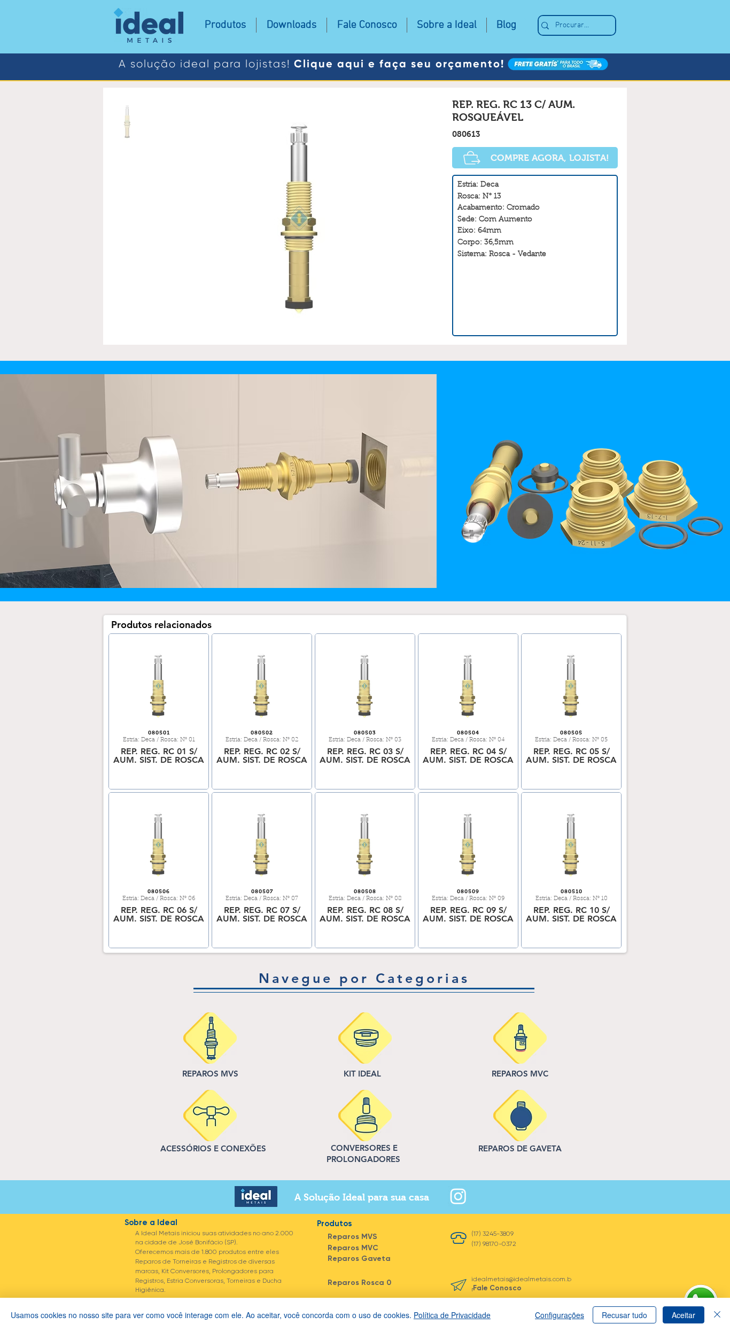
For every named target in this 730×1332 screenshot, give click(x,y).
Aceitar (683, 1315)
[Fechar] (717, 1314)
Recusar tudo (624, 1315)
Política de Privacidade (452, 1315)
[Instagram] (458, 1196)
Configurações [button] (559, 1315)
